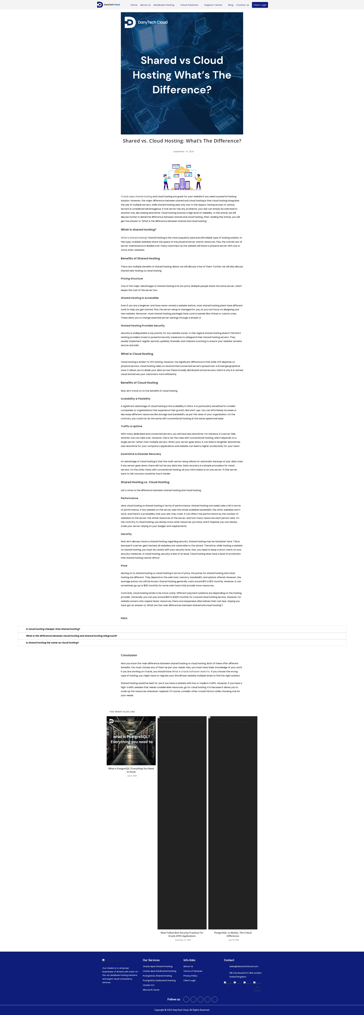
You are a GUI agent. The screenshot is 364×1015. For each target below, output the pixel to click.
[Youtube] (215, 999)
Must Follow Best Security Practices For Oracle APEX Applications (182, 934)
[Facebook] (207, 999)
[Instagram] (200, 999)
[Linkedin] (186, 999)
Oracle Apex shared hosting (136, 196)
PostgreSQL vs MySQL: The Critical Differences (233, 934)
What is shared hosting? (134, 237)
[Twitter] (193, 999)
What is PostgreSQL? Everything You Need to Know (131, 770)
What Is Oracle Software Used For (191, 671)
